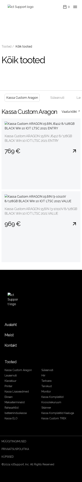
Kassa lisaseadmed (17, 391)
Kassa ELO (11, 418)
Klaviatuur (10, 380)
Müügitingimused (14, 441)
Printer (8, 386)
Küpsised (8, 456)
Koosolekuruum (51, 402)
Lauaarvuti (11, 375)
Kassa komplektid (52, 396)
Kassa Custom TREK (53, 418)
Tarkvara (46, 380)
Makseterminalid (15, 402)
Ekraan (9, 396)
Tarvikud (46, 386)
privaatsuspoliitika (15, 449)
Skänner (46, 407)
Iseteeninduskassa (16, 413)
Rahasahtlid (11, 407)
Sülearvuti (57, 97)
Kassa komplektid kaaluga (57, 413)
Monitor (46, 391)
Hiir (43, 375)
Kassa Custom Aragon (22, 97)
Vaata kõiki (69, 111)
